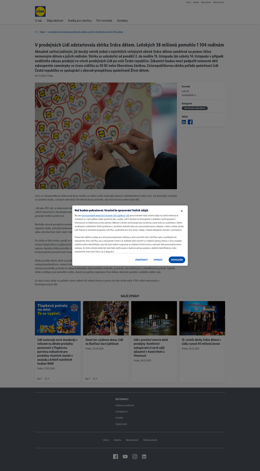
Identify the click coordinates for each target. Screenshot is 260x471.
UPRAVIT (158, 259)
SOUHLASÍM (177, 259)
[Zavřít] (181, 211)
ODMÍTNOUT (141, 259)
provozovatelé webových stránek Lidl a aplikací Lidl (105, 215)
